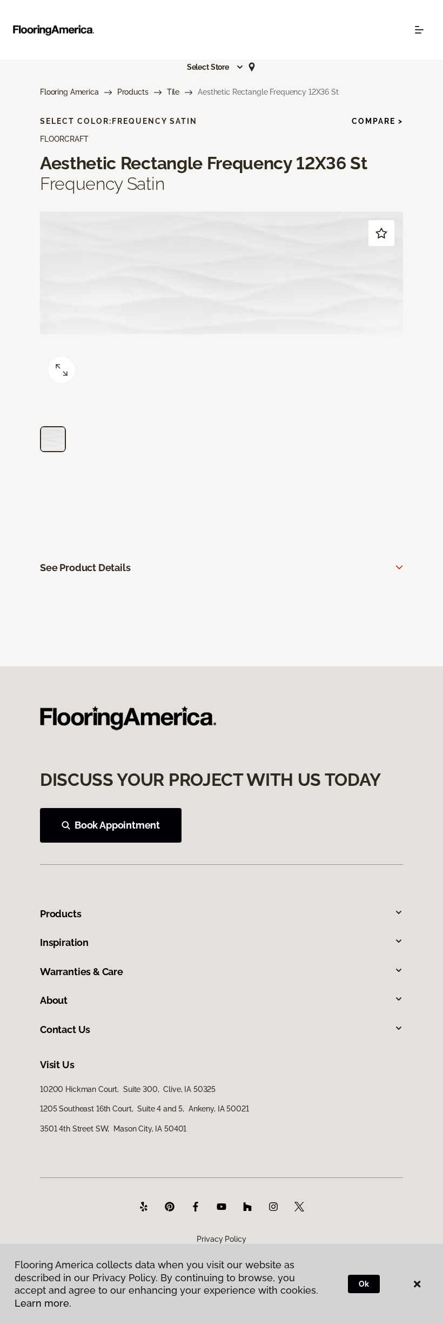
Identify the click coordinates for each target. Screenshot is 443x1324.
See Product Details (85, 567)
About (54, 1000)
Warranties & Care (81, 971)
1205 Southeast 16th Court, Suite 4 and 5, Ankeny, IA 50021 (144, 1108)
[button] (215, 67)
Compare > (377, 121)
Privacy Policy (221, 1239)
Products (133, 92)
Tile (173, 92)
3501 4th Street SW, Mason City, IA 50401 (113, 1128)
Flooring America (69, 92)
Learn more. (43, 1303)
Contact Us (65, 1029)
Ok (364, 1284)
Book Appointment (117, 825)
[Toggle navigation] (419, 30)
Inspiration (64, 942)
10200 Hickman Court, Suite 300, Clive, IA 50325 (128, 1089)
